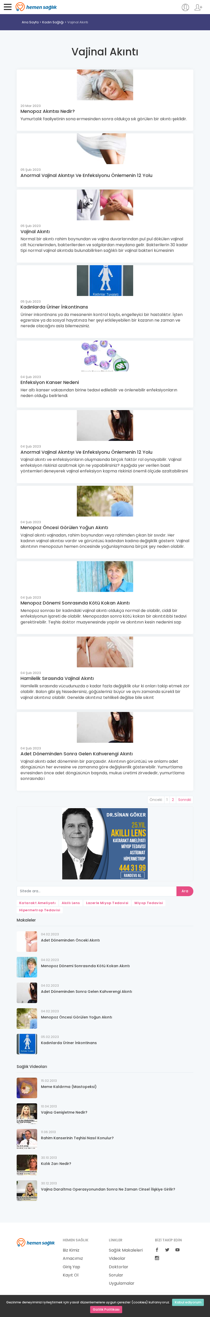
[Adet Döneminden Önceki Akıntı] (27, 941)
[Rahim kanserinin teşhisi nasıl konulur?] (27, 1139)
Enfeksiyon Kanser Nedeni (49, 382)
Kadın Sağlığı (53, 22)
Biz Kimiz (71, 1250)
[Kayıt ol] (198, 10)
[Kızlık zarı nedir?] (27, 1164)
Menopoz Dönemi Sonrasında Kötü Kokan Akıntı (75, 603)
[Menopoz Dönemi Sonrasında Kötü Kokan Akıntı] (27, 967)
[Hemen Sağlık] (36, 1242)
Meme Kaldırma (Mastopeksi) (69, 1086)
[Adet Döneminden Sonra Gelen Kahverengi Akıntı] (27, 992)
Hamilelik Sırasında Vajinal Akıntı (57, 678)
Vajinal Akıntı (77, 22)
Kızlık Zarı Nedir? (56, 1163)
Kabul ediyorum (188, 1302)
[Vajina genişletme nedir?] (27, 1113)
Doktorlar (118, 1267)
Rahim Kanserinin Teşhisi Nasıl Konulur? (77, 1138)
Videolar (117, 1258)
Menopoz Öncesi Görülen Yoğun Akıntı (64, 527)
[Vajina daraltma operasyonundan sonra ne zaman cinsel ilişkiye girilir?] (27, 1190)
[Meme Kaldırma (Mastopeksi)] (27, 1088)
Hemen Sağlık (36, 6)
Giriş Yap (71, 1267)
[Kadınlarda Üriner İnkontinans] (27, 1044)
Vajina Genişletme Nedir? (64, 1112)
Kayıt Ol (70, 1275)
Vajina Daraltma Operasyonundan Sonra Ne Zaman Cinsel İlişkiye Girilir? (108, 1189)
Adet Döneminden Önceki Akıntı (70, 940)
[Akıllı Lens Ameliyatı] (105, 843)
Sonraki (184, 799)
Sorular (116, 1275)
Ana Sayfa (30, 22)
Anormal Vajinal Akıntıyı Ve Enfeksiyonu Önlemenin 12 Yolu (86, 175)
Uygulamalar (121, 1283)
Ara (185, 891)
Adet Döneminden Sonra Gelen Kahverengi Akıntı (76, 753)
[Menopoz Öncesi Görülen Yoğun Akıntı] (27, 1018)
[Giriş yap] (185, 10)
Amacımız (73, 1258)
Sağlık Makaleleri (126, 1250)
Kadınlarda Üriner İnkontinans (54, 307)
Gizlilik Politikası (106, 1309)
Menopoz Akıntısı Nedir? (47, 111)
